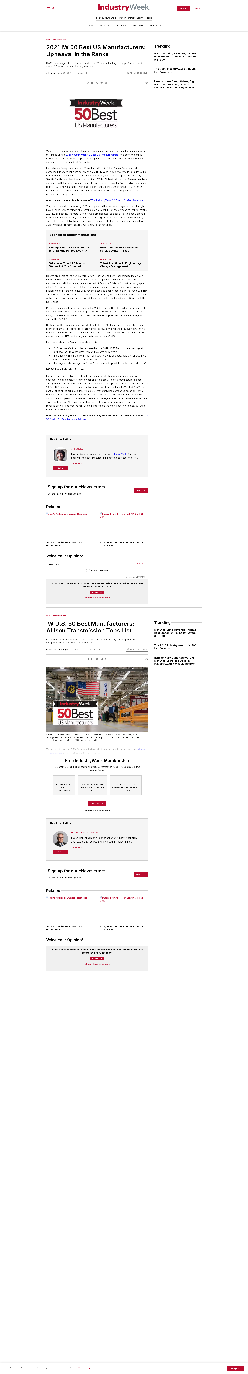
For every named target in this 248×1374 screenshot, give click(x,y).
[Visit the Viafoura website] (141, 577)
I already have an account (97, 597)
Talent (91, 25)
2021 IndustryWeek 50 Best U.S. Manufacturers (92, 154)
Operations (122, 25)
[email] (106, 82)
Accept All (235, 1369)
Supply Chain (154, 25)
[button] (48, 8)
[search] (53, 8)
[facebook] (87, 82)
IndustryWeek (119, 454)
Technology (105, 25)
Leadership (137, 25)
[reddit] (101, 82)
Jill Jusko (51, 73)
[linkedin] (92, 82)
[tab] (53, 564)
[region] (97, 570)
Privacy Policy (84, 1368)
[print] (146, 82)
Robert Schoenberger (57, 649)
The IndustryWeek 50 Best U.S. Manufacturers (117, 200)
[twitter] (97, 82)
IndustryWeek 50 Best (56, 39)
